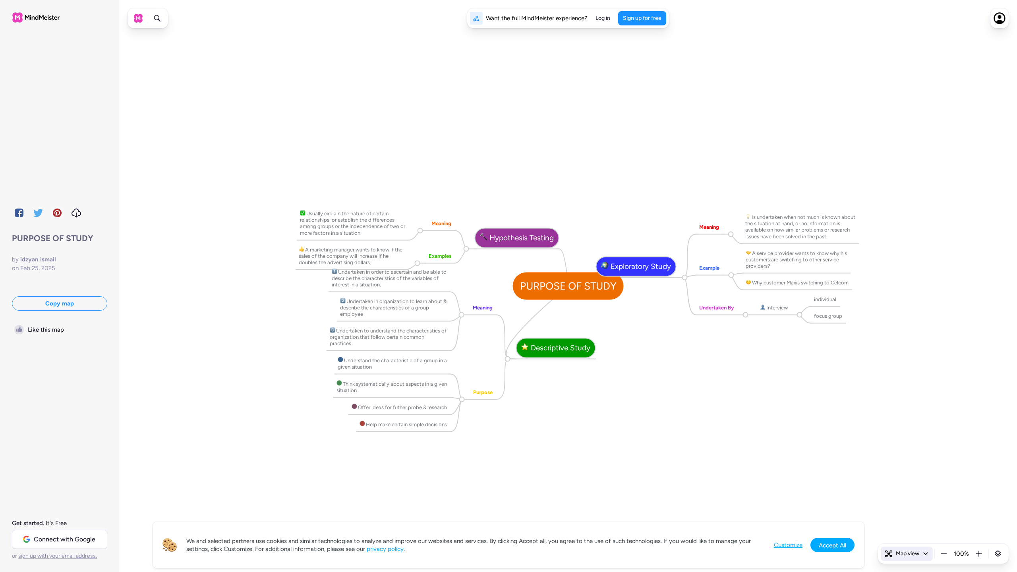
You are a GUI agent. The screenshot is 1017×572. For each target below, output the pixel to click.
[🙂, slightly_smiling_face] (748, 282)
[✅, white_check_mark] (302, 213)
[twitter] (38, 213)
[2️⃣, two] (342, 301)
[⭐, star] (525, 348)
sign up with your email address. (57, 556)
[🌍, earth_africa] (605, 266)
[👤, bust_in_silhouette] (762, 307)
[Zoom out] (944, 554)
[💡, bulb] (747, 217)
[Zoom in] (979, 554)
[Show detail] (998, 554)
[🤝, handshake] (748, 253)
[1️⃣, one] (334, 272)
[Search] (157, 18)
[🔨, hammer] (483, 238)
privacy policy (385, 549)
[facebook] (19, 213)
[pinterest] (57, 213)
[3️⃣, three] (332, 330)
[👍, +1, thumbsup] (301, 249)
